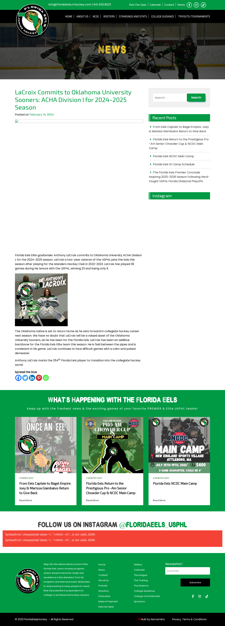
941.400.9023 (102, 4)
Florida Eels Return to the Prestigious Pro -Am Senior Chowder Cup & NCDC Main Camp (179, 143)
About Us (82, 16)
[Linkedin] (32, 378)
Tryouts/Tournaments (194, 16)
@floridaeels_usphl (153, 525)
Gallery (138, 564)
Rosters (109, 16)
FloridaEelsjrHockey (35, 619)
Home (68, 16)
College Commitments (147, 596)
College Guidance (162, 16)
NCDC (96, 16)
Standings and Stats (133, 16)
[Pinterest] (39, 378)
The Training (141, 580)
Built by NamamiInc (153, 619)
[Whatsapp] (46, 378)
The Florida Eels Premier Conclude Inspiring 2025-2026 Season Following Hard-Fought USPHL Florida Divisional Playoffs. (179, 176)
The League (140, 575)
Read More (25, 500)
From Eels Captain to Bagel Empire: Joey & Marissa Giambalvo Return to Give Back (179, 129)
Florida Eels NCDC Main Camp (173, 156)
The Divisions (141, 585)
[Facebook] (18, 378)
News (181, 4)
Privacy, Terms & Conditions (189, 619)
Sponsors (139, 601)
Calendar (155, 4)
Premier (103, 585)
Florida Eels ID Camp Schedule (174, 164)
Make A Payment (108, 601)
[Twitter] (25, 378)
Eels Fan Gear (138, 4)
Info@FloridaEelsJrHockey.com (69, 4)
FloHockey (104, 596)
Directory (103, 591)
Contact (169, 4)
